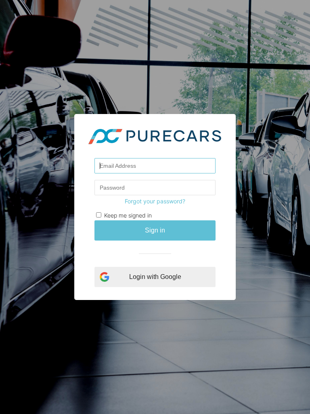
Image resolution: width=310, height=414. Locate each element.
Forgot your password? (155, 201)
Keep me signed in (128, 215)
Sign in (155, 230)
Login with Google (155, 276)
